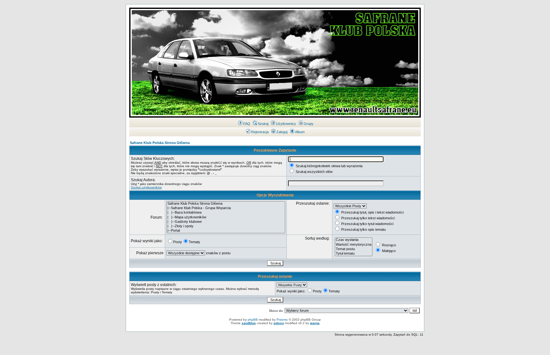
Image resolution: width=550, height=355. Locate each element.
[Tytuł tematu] (353, 253)
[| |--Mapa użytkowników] (226, 217)
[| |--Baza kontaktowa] (226, 212)
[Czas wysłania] (353, 240)
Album (300, 132)
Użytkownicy (286, 124)
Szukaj (263, 124)
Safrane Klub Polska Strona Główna (160, 143)
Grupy (309, 124)
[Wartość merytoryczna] (353, 244)
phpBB (253, 319)
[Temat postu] (353, 249)
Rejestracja (260, 132)
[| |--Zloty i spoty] (226, 226)
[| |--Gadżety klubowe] (226, 222)
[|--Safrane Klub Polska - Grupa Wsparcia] (226, 208)
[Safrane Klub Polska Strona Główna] (226, 203)
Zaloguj (281, 132)
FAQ (246, 124)
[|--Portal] (226, 231)
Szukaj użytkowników (146, 187)
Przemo (282, 319)
